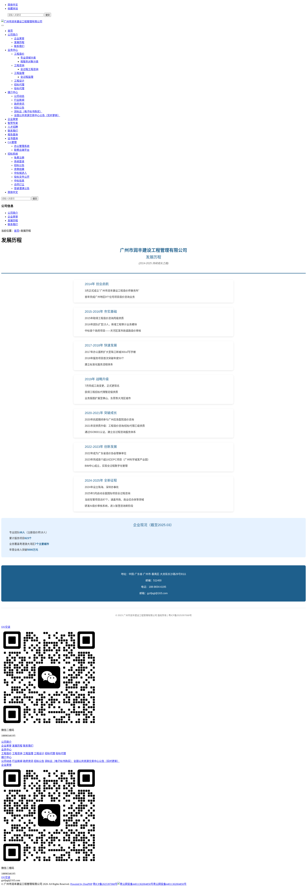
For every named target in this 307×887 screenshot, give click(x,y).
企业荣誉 (19, 38)
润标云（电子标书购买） (28, 111)
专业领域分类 (28, 57)
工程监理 (19, 73)
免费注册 (19, 157)
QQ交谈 (5, 627)
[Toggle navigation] (2, 25)
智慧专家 (13, 123)
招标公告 (19, 107)
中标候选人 (20, 173)
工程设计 (19, 80)
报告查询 (13, 134)
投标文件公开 (21, 176)
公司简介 (13, 34)
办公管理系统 (21, 146)
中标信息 (19, 180)
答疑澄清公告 (21, 188)
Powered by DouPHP (81, 884)
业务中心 (13, 50)
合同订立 (19, 184)
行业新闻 (19, 100)
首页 (10, 30)
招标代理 (19, 84)
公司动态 (19, 96)
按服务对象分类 (29, 61)
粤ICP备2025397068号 (105, 884)
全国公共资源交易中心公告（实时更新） (37, 115)
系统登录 (19, 161)
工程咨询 (19, 65)
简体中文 (13, 4)
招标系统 (13, 153)
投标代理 (19, 88)
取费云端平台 (21, 150)
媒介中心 (13, 92)
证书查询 (13, 138)
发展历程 (19, 42)
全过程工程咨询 (29, 69)
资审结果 (19, 169)
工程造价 (19, 54)
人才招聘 (13, 127)
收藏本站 (13, 8)
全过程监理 (26, 77)
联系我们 (19, 46)
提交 (35, 198)
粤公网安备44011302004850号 (169, 884)
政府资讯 (19, 103)
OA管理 (12, 142)
